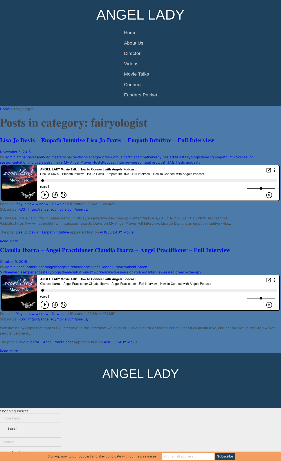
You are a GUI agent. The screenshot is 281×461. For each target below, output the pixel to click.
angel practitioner (31, 267)
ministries (113, 272)
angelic (52, 267)
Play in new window (32, 204)
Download (60, 204)
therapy (195, 272)
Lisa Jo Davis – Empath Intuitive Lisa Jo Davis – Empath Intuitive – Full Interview (107, 140)
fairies (178, 157)
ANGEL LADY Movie (116, 232)
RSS (21, 209)
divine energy (89, 157)
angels (87, 267)
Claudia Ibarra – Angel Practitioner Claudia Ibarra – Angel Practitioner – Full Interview (115, 250)
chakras (71, 157)
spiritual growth (151, 162)
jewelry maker (52, 162)
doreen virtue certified (119, 157)
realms (183, 272)
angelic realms (70, 267)
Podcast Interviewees (120, 162)
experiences (34, 272)
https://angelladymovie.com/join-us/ (58, 209)
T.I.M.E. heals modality (182, 162)
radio (173, 272)
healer (68, 272)
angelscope (102, 267)
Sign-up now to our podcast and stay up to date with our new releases (102, 456)
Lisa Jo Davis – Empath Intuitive (42, 232)
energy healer (161, 157)
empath (144, 157)
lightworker (95, 272)
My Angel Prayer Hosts (83, 162)
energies (17, 272)
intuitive (34, 162)
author (117, 267)
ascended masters (49, 157)
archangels (25, 157)
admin (10, 157)
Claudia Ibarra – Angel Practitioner (44, 342)
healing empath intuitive (222, 157)
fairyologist (192, 157)
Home (5, 109)
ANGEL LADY (140, 15)
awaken (128, 267)
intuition (20, 162)
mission (127, 272)
